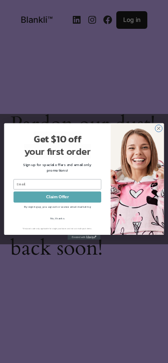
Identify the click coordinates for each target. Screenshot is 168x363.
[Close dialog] (158, 128)
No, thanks (57, 218)
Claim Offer (57, 197)
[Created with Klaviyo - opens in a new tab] (84, 237)
